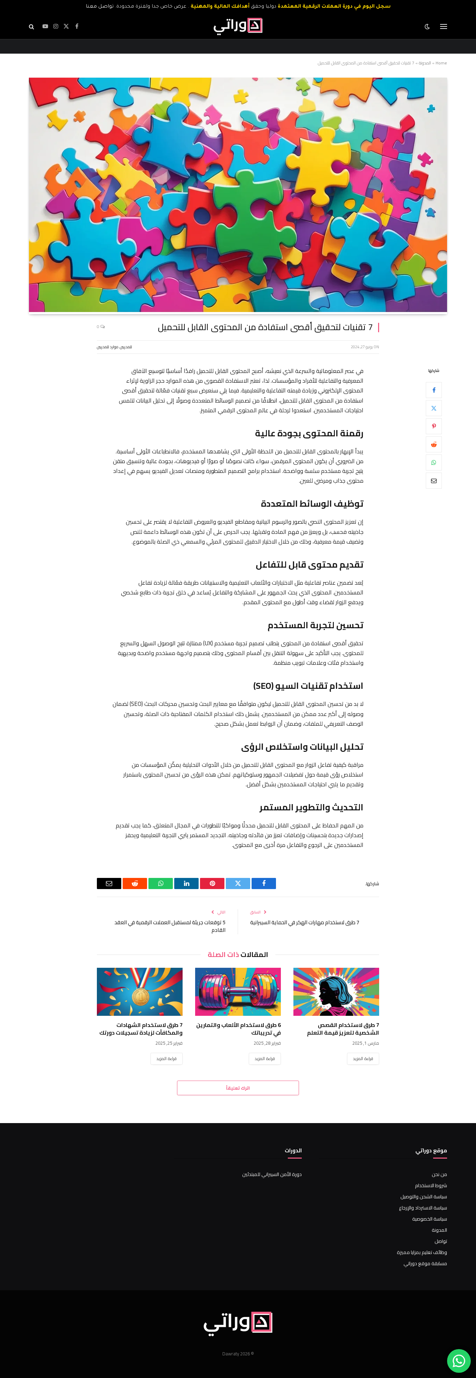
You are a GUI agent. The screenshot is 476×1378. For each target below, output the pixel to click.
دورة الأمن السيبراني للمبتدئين (272, 1174)
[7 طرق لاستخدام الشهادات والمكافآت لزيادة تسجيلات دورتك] (140, 992)
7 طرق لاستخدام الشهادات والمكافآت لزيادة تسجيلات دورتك (141, 1029)
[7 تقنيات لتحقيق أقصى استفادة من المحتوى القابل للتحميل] (238, 310)
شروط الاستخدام (431, 1185)
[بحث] (32, 26)
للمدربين (126, 346)
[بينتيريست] (434, 426)
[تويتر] (434, 408)
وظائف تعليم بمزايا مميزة (422, 1252)
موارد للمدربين (107, 346)
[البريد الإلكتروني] (434, 481)
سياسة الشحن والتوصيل (423, 1196)
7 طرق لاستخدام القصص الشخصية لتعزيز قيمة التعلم (343, 1029)
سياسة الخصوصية (429, 1218)
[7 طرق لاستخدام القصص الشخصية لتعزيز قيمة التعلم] (336, 992)
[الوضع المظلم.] (427, 26)
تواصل (441, 1241)
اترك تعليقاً (238, 1088)
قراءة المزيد (363, 1058)
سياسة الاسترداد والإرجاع (423, 1207)
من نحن (439, 1174)
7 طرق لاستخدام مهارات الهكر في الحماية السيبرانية (304, 922)
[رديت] (434, 444)
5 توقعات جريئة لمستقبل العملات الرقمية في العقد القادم (169, 926)
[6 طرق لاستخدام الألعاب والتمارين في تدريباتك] (238, 992)
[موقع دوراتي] (238, 26)
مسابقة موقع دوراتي (425, 1263)
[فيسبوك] (434, 390)
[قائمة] (443, 26)
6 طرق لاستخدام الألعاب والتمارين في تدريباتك (238, 1029)
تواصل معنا (100, 7)
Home (441, 63)
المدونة (425, 63)
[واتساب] (434, 462)
